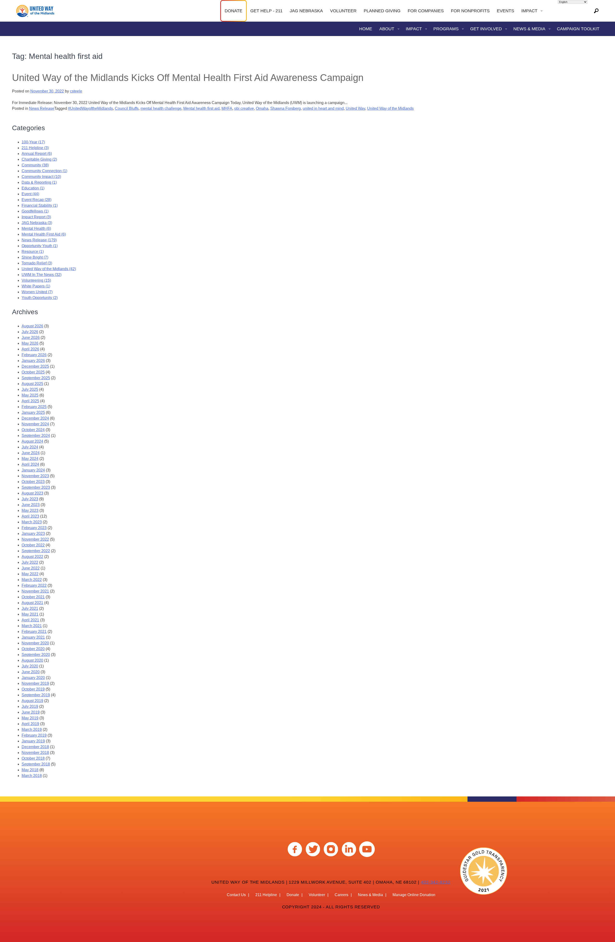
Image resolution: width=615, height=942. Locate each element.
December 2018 (35, 747)
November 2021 (35, 591)
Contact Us (236, 895)
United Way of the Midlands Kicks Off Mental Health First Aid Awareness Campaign (187, 77)
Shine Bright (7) (35, 257)
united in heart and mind (323, 108)
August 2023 (32, 493)
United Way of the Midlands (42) (49, 269)
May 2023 (30, 510)
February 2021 (34, 632)
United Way (355, 108)
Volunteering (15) (36, 280)
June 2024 (31, 453)
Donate (293, 895)
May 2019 (30, 718)
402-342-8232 (435, 882)
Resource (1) (33, 252)
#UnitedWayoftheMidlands (90, 108)
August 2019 (32, 701)
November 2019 (35, 683)
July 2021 (30, 608)
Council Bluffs (127, 108)
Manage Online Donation (414, 895)
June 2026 (31, 338)
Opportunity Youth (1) (40, 246)
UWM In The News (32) (42, 275)
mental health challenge (161, 108)
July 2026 (30, 332)
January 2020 (33, 678)
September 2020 (36, 655)
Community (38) (35, 165)
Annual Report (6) (37, 154)
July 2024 (30, 447)
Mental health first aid (201, 108)
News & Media (370, 895)
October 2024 (33, 430)
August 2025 (32, 384)
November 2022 (35, 539)
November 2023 (35, 476)
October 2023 (33, 482)
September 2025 (36, 378)
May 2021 (30, 614)
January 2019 (33, 741)
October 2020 (33, 649)
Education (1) (33, 188)
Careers (341, 895)
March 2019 (32, 730)
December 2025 (35, 366)
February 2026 (34, 355)
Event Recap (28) (36, 200)
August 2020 (32, 660)
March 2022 (32, 580)
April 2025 (30, 401)
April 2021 (30, 620)
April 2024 (30, 464)
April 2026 (30, 349)
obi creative (244, 108)
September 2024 (36, 436)
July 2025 (30, 389)
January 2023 (33, 534)
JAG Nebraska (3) (37, 223)
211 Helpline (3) (35, 148)
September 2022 (36, 551)
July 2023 (30, 499)
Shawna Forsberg (285, 108)
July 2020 (30, 666)
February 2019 (34, 735)
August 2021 (32, 603)
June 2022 (31, 568)
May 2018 (30, 770)
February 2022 (34, 585)
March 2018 (32, 776)
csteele (76, 91)
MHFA (226, 108)
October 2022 (33, 545)
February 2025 (34, 407)
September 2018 (36, 764)
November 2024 (35, 424)
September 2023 (36, 487)
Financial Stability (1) (40, 205)
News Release (41, 108)
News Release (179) (39, 240)
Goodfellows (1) (35, 211)
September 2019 (36, 695)
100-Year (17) (33, 142)
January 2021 (33, 637)
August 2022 (32, 557)
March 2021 (32, 626)
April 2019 (30, 724)
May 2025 (30, 395)
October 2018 (33, 758)
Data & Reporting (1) (39, 182)
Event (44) (30, 194)
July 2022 (30, 562)
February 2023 (34, 528)
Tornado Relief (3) (37, 263)
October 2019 (33, 689)
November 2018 (35, 753)
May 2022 (30, 574)
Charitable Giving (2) (39, 159)
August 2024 (32, 441)
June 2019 (31, 712)
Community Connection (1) (44, 171)
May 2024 (30, 459)
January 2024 (33, 470)
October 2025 (33, 372)
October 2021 (33, 597)
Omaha (262, 108)
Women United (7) (37, 292)
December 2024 (35, 418)
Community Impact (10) (41, 177)
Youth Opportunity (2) (40, 298)
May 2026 (30, 343)
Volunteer (317, 895)
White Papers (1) (36, 286)
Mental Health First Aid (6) (44, 234)
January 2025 (33, 412)
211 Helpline (266, 895)
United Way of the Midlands (390, 108)
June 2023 (31, 505)
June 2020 (31, 672)
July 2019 (30, 706)
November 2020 (35, 643)
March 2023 (32, 522)
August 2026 (32, 326)
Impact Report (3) (36, 217)
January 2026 (33, 361)
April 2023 (30, 516)
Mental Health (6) (36, 228)
